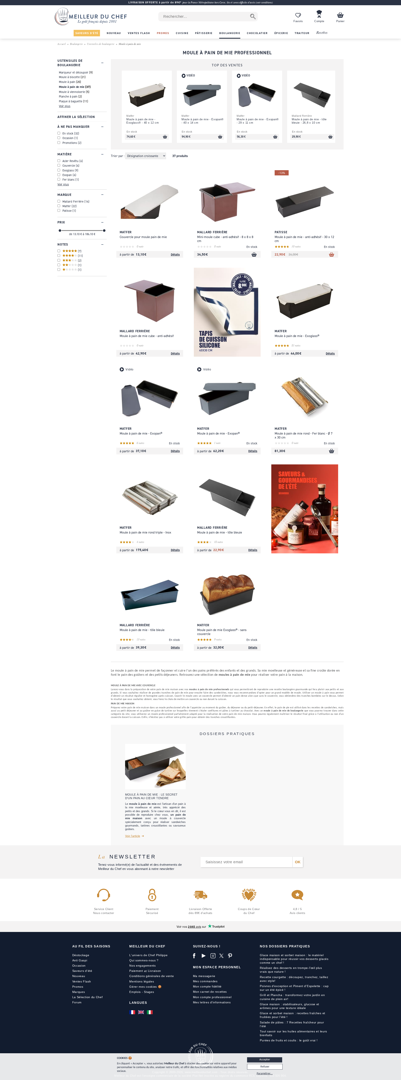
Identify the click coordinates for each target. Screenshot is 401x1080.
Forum (77, 1002)
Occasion (79, 965)
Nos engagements (142, 965)
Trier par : (118, 156)
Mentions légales (141, 981)
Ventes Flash (81, 981)
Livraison (154, 970)
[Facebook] (196, 955)
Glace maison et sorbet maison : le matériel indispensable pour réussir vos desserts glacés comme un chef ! (294, 958)
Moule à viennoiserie (72, 92)
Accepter (264, 1059)
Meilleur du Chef (147, 946)
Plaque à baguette (70, 101)
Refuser (264, 1066)
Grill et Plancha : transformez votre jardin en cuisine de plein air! (292, 996)
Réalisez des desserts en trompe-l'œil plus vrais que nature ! (291, 969)
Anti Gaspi (79, 960)
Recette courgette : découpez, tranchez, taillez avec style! (294, 978)
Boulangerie (76, 44)
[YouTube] (205, 955)
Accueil (61, 44)
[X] (222, 955)
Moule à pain (67, 82)
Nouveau (78, 976)
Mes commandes (205, 981)
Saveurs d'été (82, 970)
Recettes (321, 33)
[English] (141, 1012)
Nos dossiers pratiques (285, 946)
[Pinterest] (231, 955)
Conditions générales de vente (151, 976)
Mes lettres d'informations (212, 1002)
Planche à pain (68, 96)
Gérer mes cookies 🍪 (145, 986)
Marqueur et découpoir (73, 72)
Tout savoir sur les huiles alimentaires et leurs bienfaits (293, 1033)
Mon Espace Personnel (217, 967)
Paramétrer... (265, 1073)
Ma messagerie (204, 976)
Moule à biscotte (69, 77)
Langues (138, 1002)
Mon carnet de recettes (210, 991)
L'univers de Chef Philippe (148, 955)
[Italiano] (150, 1012)
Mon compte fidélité (207, 986)
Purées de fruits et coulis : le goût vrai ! (288, 1040)
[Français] (132, 1012)
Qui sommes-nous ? (144, 960)
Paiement (136, 970)
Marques (78, 992)
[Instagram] (214, 955)
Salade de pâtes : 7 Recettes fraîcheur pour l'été (292, 1024)
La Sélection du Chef (87, 997)
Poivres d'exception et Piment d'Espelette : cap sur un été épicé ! (294, 987)
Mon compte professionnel (212, 997)
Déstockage (80, 955)
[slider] (60, 230)
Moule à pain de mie (71, 87)
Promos (77, 986)
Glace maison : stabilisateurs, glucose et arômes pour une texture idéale (289, 1006)
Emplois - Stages (141, 992)
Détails (175, 254)
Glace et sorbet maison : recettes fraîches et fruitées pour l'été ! (292, 1015)
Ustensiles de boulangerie (100, 44)
